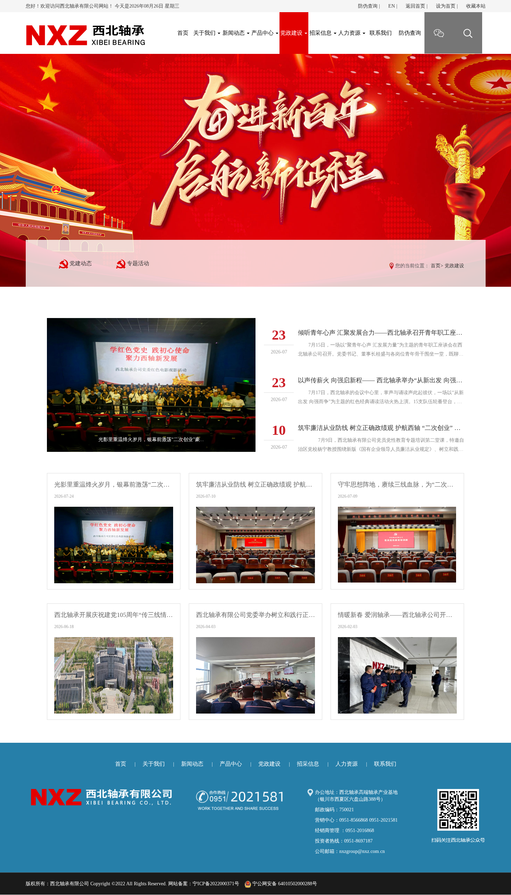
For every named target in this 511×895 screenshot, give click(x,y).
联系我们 (381, 33)
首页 (435, 265)
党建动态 (81, 263)
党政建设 (292, 33)
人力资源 (350, 33)
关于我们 (205, 33)
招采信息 (321, 33)
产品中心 (263, 33)
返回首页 (415, 6)
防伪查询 (368, 6)
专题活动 (138, 263)
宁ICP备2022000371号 (216, 883)
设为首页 (445, 6)
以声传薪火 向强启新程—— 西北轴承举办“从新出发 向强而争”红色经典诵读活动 (381, 380)
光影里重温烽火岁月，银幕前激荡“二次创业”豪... (151, 439)
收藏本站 (476, 6)
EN (391, 6)
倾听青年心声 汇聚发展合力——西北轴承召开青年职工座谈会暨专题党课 (381, 332)
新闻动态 (234, 33)
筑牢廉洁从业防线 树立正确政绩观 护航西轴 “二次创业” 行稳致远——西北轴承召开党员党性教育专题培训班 (381, 427)
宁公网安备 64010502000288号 (284, 883)
